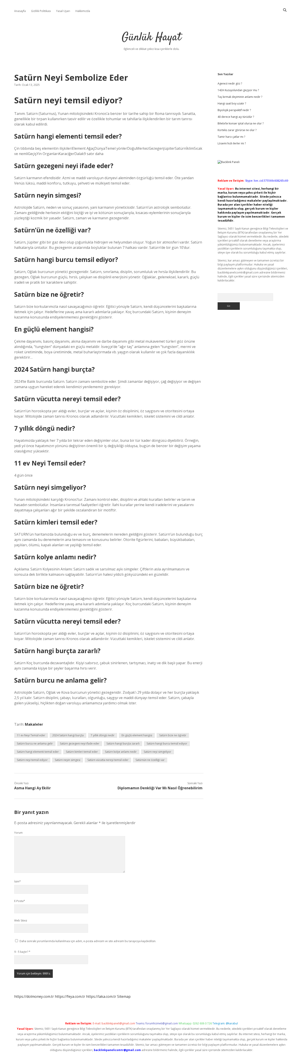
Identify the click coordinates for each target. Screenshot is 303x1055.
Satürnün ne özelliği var (150, 760)
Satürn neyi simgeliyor (157, 752)
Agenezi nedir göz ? (230, 83)
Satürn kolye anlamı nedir (121, 752)
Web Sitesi (20, 920)
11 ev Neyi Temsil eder (31, 735)
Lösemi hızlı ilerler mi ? (232, 143)
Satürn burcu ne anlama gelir (35, 743)
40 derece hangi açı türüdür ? (236, 117)
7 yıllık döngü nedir (102, 735)
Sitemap (124, 996)
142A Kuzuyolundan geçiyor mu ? (238, 90)
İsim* (17, 881)
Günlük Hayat (151, 37)
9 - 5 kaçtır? (22, 952)
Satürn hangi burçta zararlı (123, 743)
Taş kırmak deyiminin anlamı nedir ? (240, 97)
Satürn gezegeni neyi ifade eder (79, 743)
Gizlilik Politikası (41, 11)
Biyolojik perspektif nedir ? (234, 110)
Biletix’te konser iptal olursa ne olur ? (241, 123)
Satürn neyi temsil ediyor (32, 760)
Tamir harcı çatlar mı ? (231, 137)
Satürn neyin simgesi (67, 760)
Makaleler (34, 724)
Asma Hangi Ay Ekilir (32, 788)
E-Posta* (19, 901)
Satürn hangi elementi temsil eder (38, 752)
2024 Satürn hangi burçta (68, 735)
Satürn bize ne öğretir (172, 735)
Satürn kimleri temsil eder (82, 752)
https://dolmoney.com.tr (34, 996)
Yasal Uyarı (63, 11)
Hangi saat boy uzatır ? (232, 103)
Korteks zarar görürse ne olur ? (237, 130)
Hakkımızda (82, 11)
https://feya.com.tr (70, 996)
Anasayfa (20, 11)
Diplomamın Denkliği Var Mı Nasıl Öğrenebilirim (160, 788)
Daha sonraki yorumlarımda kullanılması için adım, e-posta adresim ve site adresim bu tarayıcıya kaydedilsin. (88, 941)
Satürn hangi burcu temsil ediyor (167, 743)
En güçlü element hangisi (137, 735)
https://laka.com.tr (101, 996)
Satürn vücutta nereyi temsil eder (107, 760)
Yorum (18, 833)
